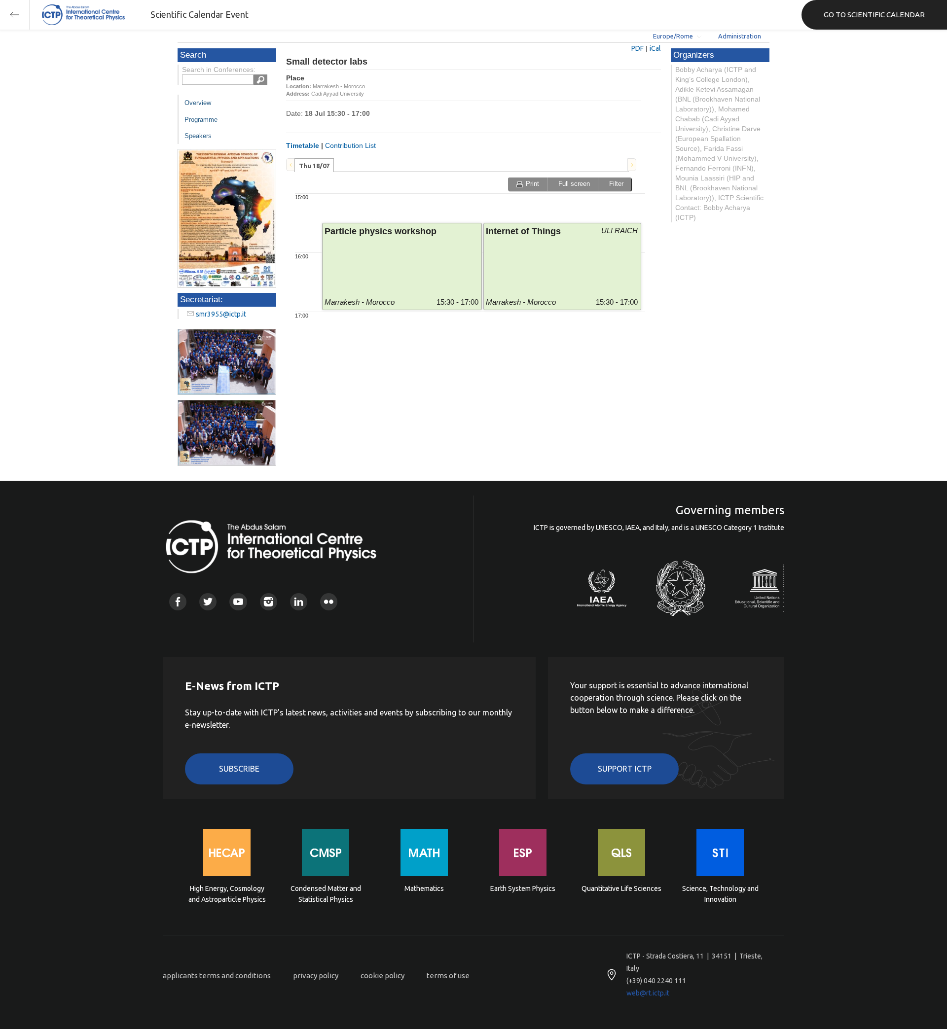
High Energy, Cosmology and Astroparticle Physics (227, 894)
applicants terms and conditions (217, 975)
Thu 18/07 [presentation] (314, 165)
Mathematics (424, 888)
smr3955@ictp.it (221, 314)
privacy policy (315, 975)
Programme (201, 119)
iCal (655, 48)
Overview (197, 102)
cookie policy (382, 975)
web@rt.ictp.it (647, 993)
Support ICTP (625, 768)
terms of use (448, 975)
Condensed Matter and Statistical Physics (326, 894)
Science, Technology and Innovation (720, 894)
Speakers (198, 136)
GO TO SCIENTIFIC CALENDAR (874, 14)
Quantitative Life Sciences (621, 888)
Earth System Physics (522, 888)
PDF (637, 48)
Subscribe (239, 768)
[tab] (314, 165)
